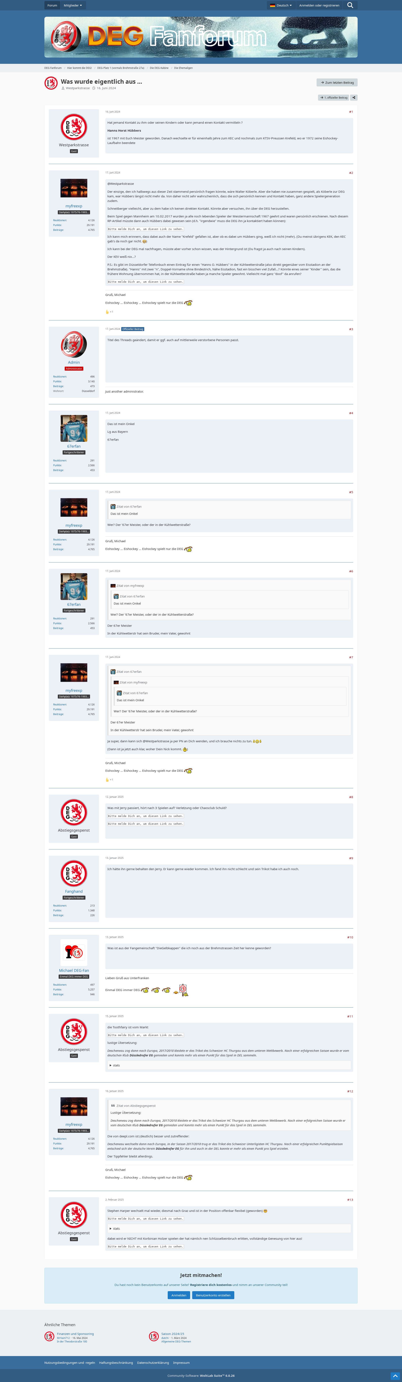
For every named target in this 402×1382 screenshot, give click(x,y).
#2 (351, 173)
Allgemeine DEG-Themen (176, 1341)
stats (116, 1065)
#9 (351, 858)
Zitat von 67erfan (129, 506)
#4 (351, 413)
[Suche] (350, 5)
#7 (351, 657)
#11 (350, 1016)
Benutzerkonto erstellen (213, 1295)
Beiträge (58, 230)
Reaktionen (59, 220)
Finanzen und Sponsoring (75, 1334)
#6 (351, 571)
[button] (281, 5)
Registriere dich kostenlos (211, 1285)
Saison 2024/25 (172, 1334)
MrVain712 (63, 1338)
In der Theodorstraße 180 (72, 1341)
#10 (350, 937)
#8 (351, 797)
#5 (351, 492)
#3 (351, 329)
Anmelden (178, 1295)
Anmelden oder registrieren (319, 5)
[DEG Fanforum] (201, 37)
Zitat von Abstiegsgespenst (136, 1105)
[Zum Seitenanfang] (395, 1376)
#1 (351, 111)
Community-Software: (201, 1375)
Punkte (57, 225)
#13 (350, 1199)
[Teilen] (354, 98)
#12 (350, 1091)
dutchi (165, 1338)
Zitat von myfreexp (130, 585)
